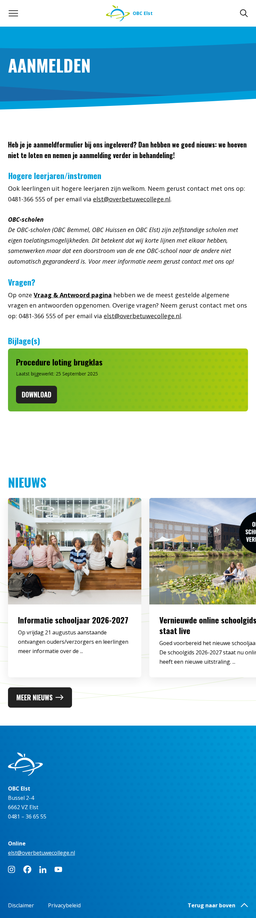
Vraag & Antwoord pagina (73, 295)
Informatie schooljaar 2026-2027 (73, 620)
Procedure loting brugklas (59, 362)
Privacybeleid (64, 905)
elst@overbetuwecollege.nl (131, 199)
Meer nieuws (34, 697)
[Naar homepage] (128, 764)
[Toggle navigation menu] (13, 13)
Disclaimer (21, 905)
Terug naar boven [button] (211, 905)
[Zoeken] (244, 13)
